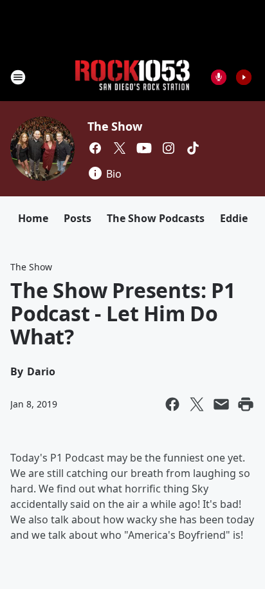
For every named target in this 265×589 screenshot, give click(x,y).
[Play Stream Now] (243, 77)
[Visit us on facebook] (95, 148)
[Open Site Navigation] (18, 77)
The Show (114, 126)
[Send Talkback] (218, 77)
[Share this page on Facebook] (172, 404)
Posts (77, 218)
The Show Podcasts (156, 218)
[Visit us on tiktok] (193, 148)
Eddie (234, 218)
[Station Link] (132, 77)
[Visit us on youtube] (144, 148)
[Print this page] (246, 404)
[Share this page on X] (197, 404)
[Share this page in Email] (221, 404)
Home (33, 218)
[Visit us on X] (119, 148)
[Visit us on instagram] (168, 148)
